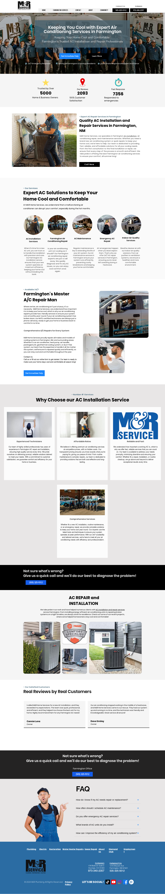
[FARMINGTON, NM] (131, 882)
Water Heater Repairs (73, 849)
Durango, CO (93, 868)
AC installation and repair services (110, 609)
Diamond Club (113, 850)
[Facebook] (125, 882)
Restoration (55, 849)
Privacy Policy (68, 883)
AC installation (130, 136)
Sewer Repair (91, 849)
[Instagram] (119, 882)
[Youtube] (113, 882)
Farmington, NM (116, 868)
